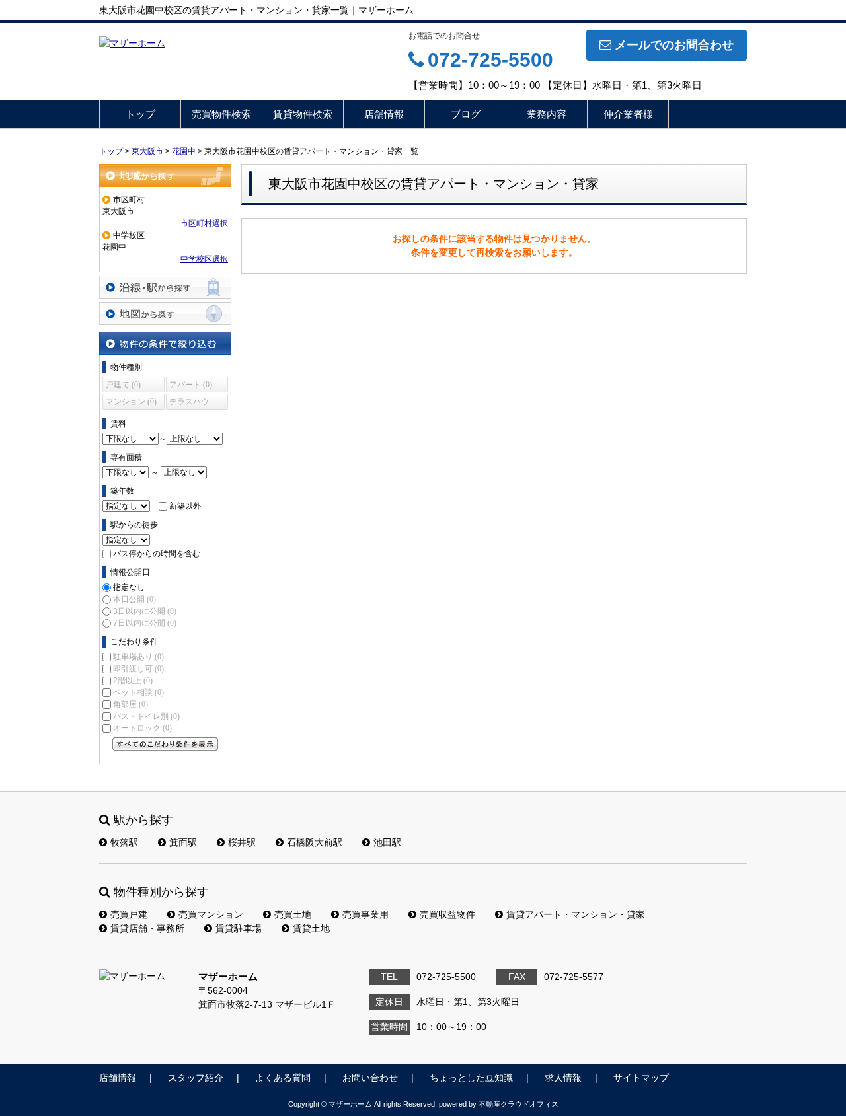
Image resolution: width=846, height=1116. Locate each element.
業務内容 (546, 114)
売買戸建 (128, 914)
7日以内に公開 (144, 623)
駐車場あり (138, 656)
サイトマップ (641, 1077)
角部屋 (130, 704)
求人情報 (563, 1077)
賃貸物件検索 (302, 114)
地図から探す (165, 313)
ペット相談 (138, 692)
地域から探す (165, 175)
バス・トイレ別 (146, 716)
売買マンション (210, 914)
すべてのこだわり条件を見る (165, 744)
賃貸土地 (311, 928)
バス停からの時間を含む (156, 553)
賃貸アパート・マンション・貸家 (575, 914)
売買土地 (292, 914)
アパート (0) (190, 384)
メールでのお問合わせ (674, 45)
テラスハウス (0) (189, 403)
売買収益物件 (447, 914)
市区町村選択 (204, 223)
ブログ (466, 114)
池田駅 (387, 842)
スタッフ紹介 (195, 1077)
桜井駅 (242, 842)
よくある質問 (283, 1077)
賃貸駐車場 (238, 928)
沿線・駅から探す (165, 287)
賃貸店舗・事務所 (147, 928)
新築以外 (185, 506)
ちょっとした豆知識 (471, 1077)
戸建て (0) (123, 384)
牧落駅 (124, 842)
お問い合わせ (370, 1077)
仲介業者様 (628, 114)
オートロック (142, 728)
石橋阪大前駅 (314, 842)
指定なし (129, 587)
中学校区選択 (204, 259)
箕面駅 (183, 842)
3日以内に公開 (144, 611)
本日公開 (134, 599)
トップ (140, 114)
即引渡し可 (138, 668)
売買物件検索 (221, 114)
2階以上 (133, 680)
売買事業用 (365, 914)
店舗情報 (384, 114)
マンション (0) (131, 401)
